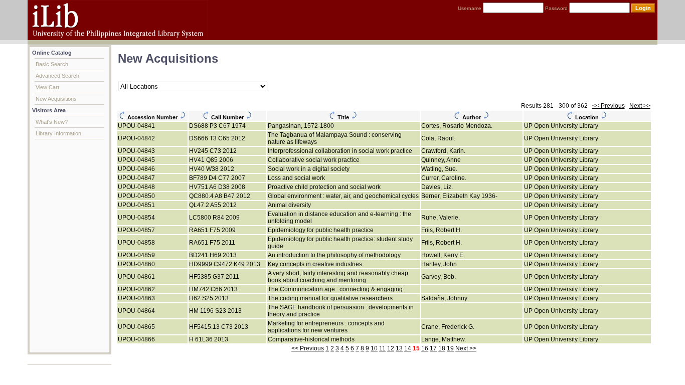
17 (433, 348)
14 (407, 348)
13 (399, 348)
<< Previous (608, 105)
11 (382, 348)
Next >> (639, 105)
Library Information (58, 133)
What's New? (52, 122)
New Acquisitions (56, 99)
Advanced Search (57, 76)
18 (441, 348)
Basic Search (52, 64)
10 (374, 348)
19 (450, 348)
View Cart (47, 87)
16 (424, 348)
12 (390, 348)
